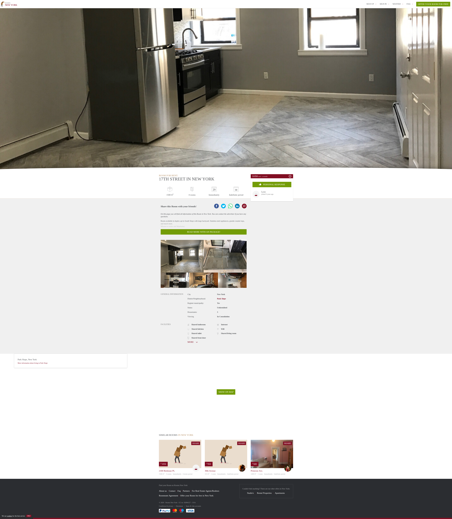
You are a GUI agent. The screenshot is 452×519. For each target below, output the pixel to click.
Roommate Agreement (168, 495)
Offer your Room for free (433, 4)
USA (194, 502)
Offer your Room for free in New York (196, 495)
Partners (186, 491)
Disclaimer (180, 506)
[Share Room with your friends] (216, 206)
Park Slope (221, 299)
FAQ (408, 4)
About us (163, 491)
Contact (172, 491)
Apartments (280, 493)
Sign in (383, 4)
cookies (9, 516)
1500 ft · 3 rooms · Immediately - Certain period (175, 474)
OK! (28, 516)
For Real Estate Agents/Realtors (205, 491)
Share (195, 443)
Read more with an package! (203, 232)
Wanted (397, 4)
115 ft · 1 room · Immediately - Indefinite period (221, 474)
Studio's (250, 493)
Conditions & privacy (166, 506)
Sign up (370, 4)
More (191, 342)
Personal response (273, 184)
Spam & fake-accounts (193, 506)
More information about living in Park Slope (33, 363)
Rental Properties (264, 493)
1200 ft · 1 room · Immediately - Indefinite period (268, 474)
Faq (179, 491)
